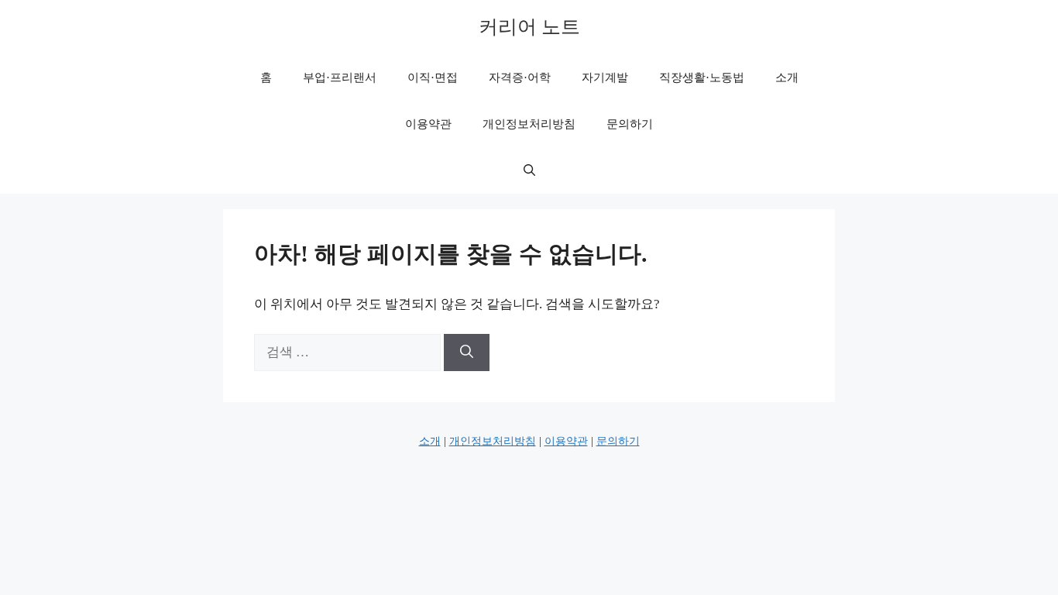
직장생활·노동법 (701, 77)
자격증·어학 (520, 77)
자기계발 (605, 77)
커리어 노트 (529, 26)
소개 (787, 77)
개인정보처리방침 (529, 124)
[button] (529, 170)
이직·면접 (432, 77)
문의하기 (629, 124)
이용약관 (428, 124)
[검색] (466, 352)
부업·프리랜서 (339, 77)
